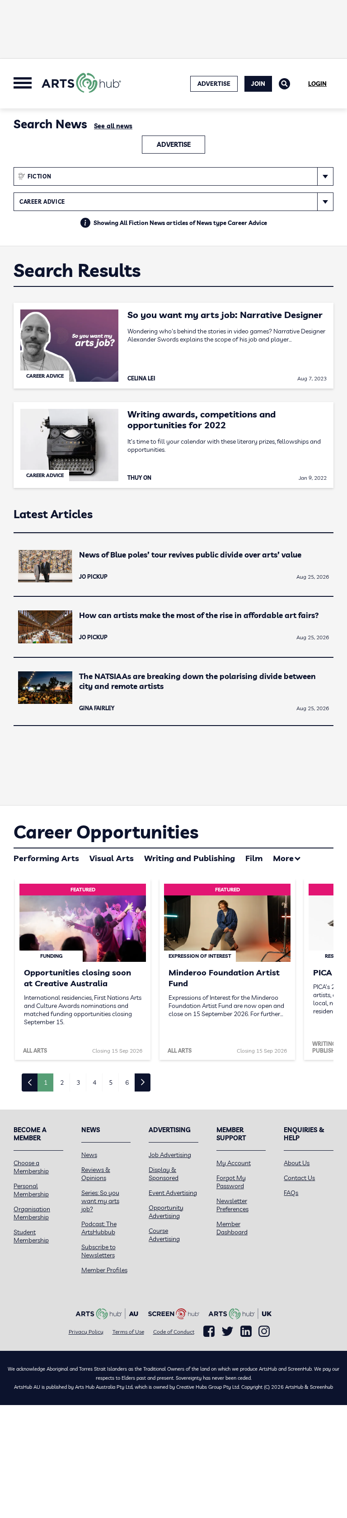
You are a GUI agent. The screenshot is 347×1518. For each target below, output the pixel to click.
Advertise (174, 145)
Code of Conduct (173, 1331)
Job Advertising (170, 1155)
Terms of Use (128, 1331)
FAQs (291, 1193)
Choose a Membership (31, 1167)
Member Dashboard (232, 1228)
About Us (296, 1163)
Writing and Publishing (189, 858)
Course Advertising (164, 1235)
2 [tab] (62, 1082)
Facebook (209, 1331)
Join (258, 83)
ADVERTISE (213, 83)
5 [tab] (111, 1082)
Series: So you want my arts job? (100, 1201)
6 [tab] (127, 1082)
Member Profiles (104, 1270)
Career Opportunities (106, 831)
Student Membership (31, 1236)
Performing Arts (46, 858)
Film (254, 858)
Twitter (227, 1331)
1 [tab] (45, 1082)
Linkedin (246, 1331)
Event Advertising (173, 1193)
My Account (233, 1163)
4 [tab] (94, 1082)
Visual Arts (111, 858)
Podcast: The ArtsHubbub (99, 1228)
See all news (113, 126)
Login (317, 83)
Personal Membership (31, 1190)
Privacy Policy (86, 1331)
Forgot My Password (231, 1182)
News (89, 1155)
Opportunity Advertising (166, 1212)
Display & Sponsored (163, 1174)
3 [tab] (78, 1082)
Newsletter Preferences (232, 1205)
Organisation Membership (32, 1213)
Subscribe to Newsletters (98, 1251)
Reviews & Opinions (95, 1174)
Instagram (264, 1331)
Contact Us (299, 1178)
